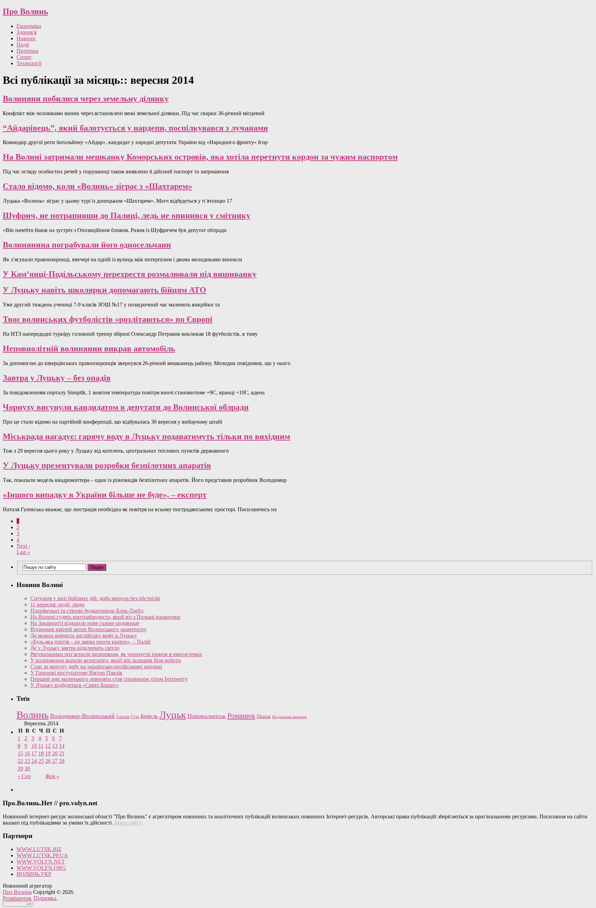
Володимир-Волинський (82, 716)
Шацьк (264, 716)
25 (41, 761)
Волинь (33, 714)
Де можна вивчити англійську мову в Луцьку (83, 635)
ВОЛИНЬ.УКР (34, 874)
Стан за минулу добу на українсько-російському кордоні (96, 666)
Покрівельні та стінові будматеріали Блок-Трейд (86, 611)
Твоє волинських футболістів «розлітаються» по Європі (107, 319)
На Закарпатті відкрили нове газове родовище (84, 623)
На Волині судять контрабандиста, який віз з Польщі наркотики (105, 617)
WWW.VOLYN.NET (41, 862)
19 (48, 753)
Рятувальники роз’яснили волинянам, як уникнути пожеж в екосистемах (116, 654)
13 (55, 746)
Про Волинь (25, 11)
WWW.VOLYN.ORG (41, 868)
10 (34, 746)
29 (20, 768)
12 (48, 746)
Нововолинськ (206, 716)
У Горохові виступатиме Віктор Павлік (76, 673)
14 (61, 746)
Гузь (135, 717)
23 (27, 761)
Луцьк (172, 714)
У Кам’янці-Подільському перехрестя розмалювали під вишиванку (130, 274)
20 (55, 753)
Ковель (149, 716)
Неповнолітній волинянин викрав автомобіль (89, 348)
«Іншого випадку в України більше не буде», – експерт (105, 494)
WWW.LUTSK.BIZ (39, 849)
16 (27, 753)
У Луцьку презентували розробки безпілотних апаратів (107, 465)
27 (55, 761)
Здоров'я (27, 32)
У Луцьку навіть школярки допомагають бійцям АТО (104, 289)
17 (34, 753)
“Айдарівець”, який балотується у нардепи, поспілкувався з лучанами (135, 127)
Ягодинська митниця (289, 717)
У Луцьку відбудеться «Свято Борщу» (74, 685)
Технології (29, 63)
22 (20, 761)
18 (41, 753)
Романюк (241, 715)
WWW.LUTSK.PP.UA (42, 855)
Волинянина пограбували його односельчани (87, 244)
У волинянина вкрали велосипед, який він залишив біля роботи (105, 660)
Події (23, 45)
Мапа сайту (128, 823)
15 (20, 753)
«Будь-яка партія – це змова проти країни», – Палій (90, 642)
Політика (27, 51)
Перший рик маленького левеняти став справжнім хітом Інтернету (109, 679)
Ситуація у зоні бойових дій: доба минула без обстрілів (95, 598)
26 (48, 761)
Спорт (24, 57)
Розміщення (17, 898)
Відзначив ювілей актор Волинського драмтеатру (88, 629)
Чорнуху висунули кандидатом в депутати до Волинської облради (126, 407)
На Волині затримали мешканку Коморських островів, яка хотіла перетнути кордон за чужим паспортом (200, 156)
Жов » (52, 776)
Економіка (29, 26)
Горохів (123, 716)
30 (27, 768)
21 (61, 753)
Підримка (44, 898)
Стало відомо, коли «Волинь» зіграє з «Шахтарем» (97, 186)
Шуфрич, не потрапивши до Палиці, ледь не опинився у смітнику (126, 215)
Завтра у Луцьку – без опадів (57, 377)
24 (34, 761)
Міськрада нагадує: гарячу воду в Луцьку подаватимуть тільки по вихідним (146, 436)
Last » (23, 552)
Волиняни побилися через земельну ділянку (86, 98)
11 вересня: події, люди (57, 604)
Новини (26, 38)
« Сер (24, 776)
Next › (23, 546)
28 (61, 761)
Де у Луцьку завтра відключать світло (74, 648)
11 (40, 746)
